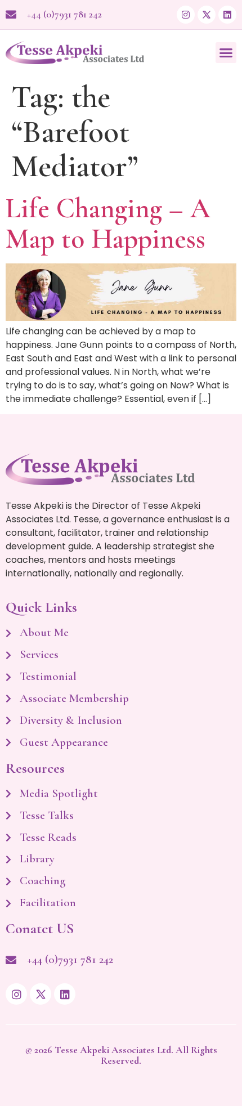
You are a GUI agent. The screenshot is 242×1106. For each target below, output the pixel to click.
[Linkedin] (227, 15)
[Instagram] (186, 15)
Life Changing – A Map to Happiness (108, 223)
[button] (226, 53)
